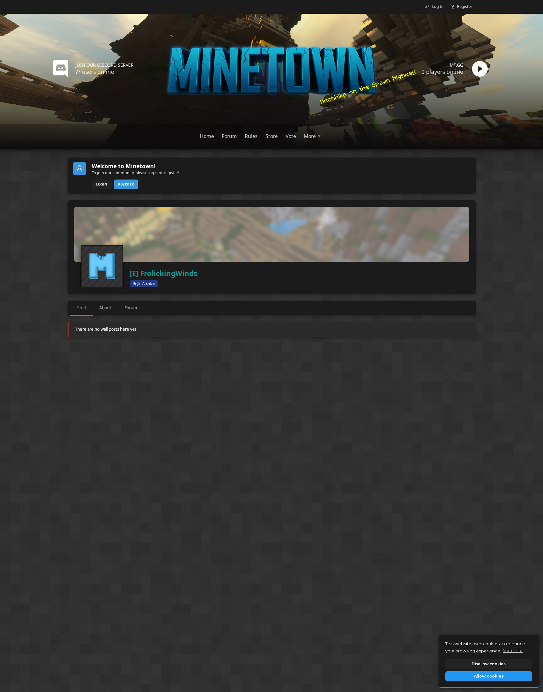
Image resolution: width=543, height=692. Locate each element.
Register (126, 184)
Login (101, 184)
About (105, 308)
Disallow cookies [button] (489, 664)
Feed (81, 308)
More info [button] (513, 650)
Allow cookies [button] (489, 676)
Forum (130, 308)
